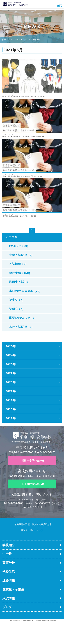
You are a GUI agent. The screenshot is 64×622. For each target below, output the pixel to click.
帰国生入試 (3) (19, 281)
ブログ (7, 607)
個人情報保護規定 (40, 524)
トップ (5, 39)
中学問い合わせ (35, 460)
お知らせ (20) (18, 245)
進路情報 (8, 580)
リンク (24, 530)
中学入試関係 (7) (21, 255)
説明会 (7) (16, 308)
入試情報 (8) (18, 263)
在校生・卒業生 (13, 589)
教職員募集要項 (22, 524)
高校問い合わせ (35, 483)
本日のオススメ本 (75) (25, 290)
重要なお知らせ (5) (22, 317)
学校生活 (8, 571)
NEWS (18, 39)
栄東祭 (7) (16, 299)
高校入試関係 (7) (21, 326)
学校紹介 (8, 545)
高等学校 (8, 562)
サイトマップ (36, 530)
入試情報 (8, 598)
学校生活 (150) (19, 272)
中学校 (7, 553)
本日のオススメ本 (11, 614)
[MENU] (63, 1)
